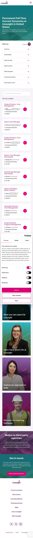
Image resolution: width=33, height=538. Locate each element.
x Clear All (24, 44)
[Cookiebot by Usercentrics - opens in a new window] (24, 236)
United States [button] (7, 54)
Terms (17, 532)
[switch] (29, 272)
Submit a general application (16, 473)
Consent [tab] (6, 240)
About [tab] (27, 240)
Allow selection (16, 295)
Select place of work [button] (9, 82)
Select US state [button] (8, 60)
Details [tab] (17, 240)
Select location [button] (8, 66)
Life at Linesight (16, 511)
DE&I (16, 507)
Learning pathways (16, 499)
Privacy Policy (9, 532)
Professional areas (16, 503)
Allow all (16, 290)
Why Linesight (16, 516)
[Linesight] (4, 2)
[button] (29, 44)
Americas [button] (6, 49)
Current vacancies (16, 490)
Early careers (16, 494)
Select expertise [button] (8, 71)
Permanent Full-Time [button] (9, 77)
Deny (16, 300)
